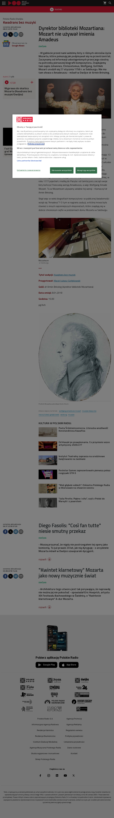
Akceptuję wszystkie (86, 170)
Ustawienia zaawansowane (28, 170)
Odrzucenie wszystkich (62, 170)
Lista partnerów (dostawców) (29, 160)
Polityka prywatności (36, 144)
